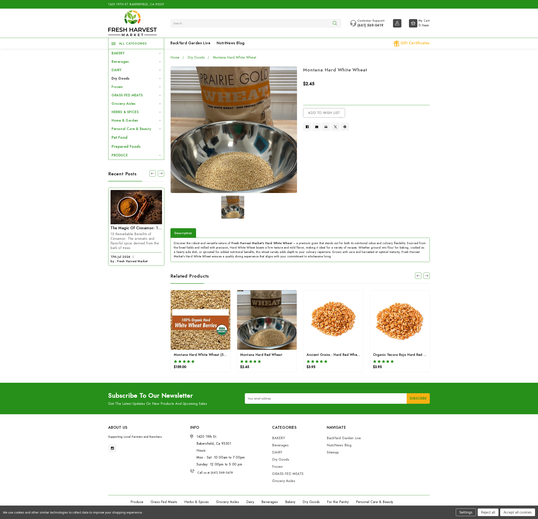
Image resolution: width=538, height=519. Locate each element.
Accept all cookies (518, 512)
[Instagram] (112, 448)
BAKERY (118, 53)
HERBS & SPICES (125, 112)
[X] (335, 127)
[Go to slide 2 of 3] (152, 173)
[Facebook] (307, 127)
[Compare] (206, 321)
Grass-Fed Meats (164, 501)
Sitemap (333, 452)
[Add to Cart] (195, 321)
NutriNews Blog (230, 43)
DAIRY (117, 70)
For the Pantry (338, 501)
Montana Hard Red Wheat (261, 354)
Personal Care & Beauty (131, 128)
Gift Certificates (414, 43)
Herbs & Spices (196, 501)
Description (183, 233)
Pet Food (120, 137)
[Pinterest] (345, 127)
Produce (137, 501)
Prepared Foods (126, 146)
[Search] (334, 23)
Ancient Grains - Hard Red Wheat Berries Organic (346, 354)
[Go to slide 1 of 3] (161, 173)
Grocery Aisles (123, 103)
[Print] (326, 127)
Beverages (120, 61)
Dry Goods (120, 78)
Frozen (117, 86)
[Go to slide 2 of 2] (418, 276)
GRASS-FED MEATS (127, 95)
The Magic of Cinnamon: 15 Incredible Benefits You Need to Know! (136, 228)
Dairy (250, 501)
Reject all (488, 512)
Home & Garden (125, 120)
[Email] (317, 127)
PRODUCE (120, 155)
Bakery (290, 501)
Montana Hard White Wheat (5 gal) (202, 354)
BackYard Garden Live (190, 43)
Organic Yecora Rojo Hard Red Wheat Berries (409, 354)
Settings (465, 512)
